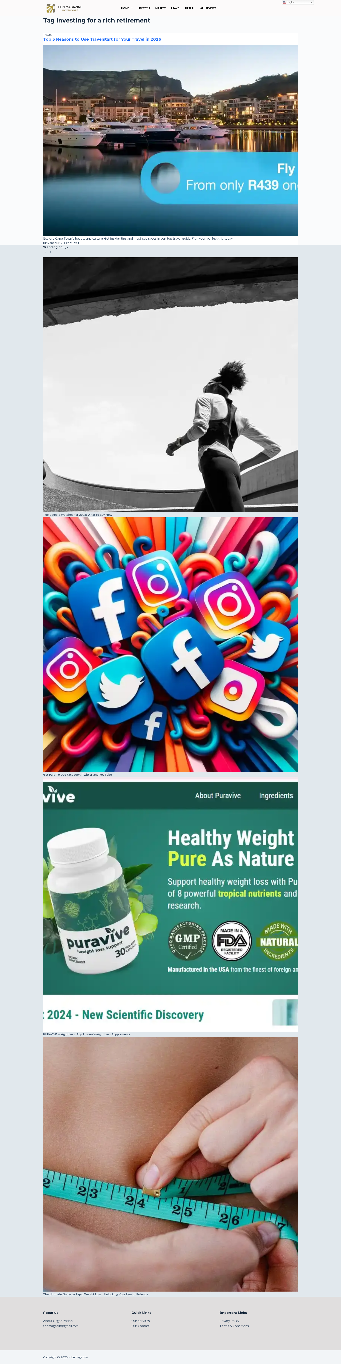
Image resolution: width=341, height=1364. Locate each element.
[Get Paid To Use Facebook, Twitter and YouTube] (170, 644)
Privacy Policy (229, 1321)
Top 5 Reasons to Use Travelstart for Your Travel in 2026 (102, 39)
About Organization (58, 1321)
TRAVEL (175, 8)
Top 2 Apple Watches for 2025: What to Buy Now (77, 515)
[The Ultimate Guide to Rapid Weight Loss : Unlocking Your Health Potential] (170, 1164)
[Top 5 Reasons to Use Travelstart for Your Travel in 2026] (170, 140)
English (290, 2)
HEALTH (190, 8)
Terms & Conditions (234, 1326)
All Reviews (208, 8)
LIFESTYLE (144, 8)
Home (125, 8)
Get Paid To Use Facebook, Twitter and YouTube (77, 774)
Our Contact (140, 1326)
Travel (47, 34)
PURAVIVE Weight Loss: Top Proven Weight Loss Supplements (86, 1034)
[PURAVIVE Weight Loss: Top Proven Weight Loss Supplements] (170, 904)
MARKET (160, 8)
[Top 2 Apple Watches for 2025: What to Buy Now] (170, 384)
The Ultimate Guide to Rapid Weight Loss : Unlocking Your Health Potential (96, 1294)
